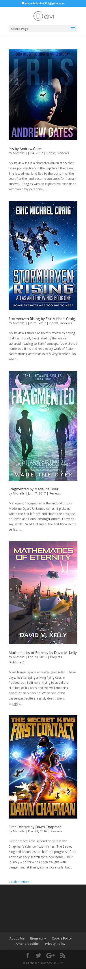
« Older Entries (19, 882)
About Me (16, 938)
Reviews (63, 153)
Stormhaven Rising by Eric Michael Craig (42, 318)
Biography (38, 938)
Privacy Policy (55, 944)
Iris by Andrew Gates (26, 148)
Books (51, 153)
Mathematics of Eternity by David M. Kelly (43, 652)
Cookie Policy (62, 938)
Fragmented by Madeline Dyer (33, 489)
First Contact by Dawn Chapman (35, 826)
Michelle (18, 153)
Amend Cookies (27, 944)
